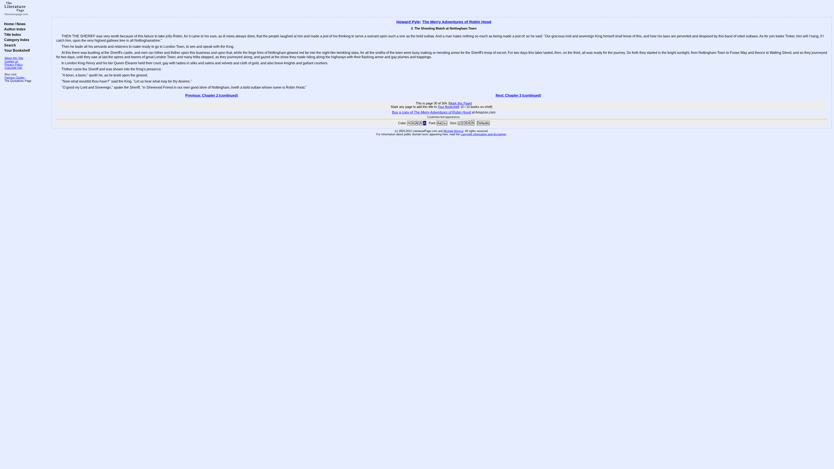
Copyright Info (13, 67)
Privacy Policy (14, 64)
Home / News (14, 24)
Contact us (11, 61)
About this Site (14, 58)
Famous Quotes (15, 77)
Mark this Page (460, 103)
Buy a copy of (431, 112)
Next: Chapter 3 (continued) (518, 95)
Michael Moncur (453, 131)
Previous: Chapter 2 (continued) (211, 95)
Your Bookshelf (16, 50)
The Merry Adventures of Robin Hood (456, 22)
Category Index (15, 40)
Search (9, 45)
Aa (439, 123)
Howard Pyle (408, 22)
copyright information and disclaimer (483, 134)
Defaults (483, 123)
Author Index (14, 29)
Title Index (11, 34)
